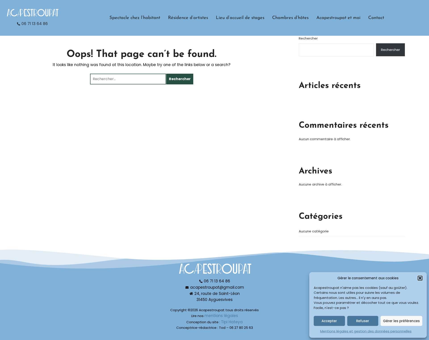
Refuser (362, 321)
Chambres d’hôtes (290, 18)
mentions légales (221, 315)
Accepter (329, 321)
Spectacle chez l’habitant (134, 18)
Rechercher (308, 38)
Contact (376, 18)
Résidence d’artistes (188, 18)
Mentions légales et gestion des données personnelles (366, 331)
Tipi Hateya (232, 322)
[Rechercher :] (128, 79)
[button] (420, 278)
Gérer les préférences (401, 321)
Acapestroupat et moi (338, 18)
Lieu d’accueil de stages (240, 18)
